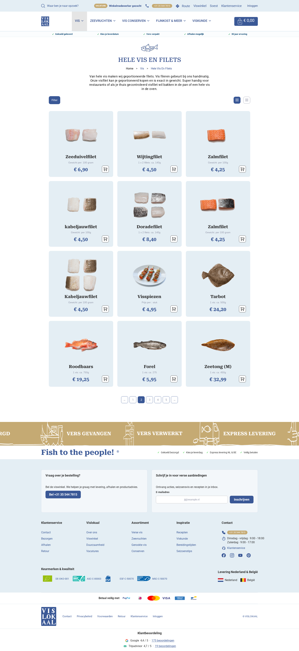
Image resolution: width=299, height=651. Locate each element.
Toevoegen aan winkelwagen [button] (105, 169)
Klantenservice (231, 6)
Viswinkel (199, 6)
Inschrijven (241, 499)
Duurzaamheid (95, 545)
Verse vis (137, 532)
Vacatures (92, 551)
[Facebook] (224, 555)
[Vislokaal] (48, 616)
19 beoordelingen (165, 646)
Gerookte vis (139, 545)
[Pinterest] (249, 555)
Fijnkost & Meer (169, 21)
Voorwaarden (105, 616)
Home (129, 68)
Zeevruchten (101, 21)
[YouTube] (240, 555)
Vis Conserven (134, 21)
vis (142, 68)
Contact (46, 532)
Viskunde (199, 21)
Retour (45, 551)
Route (186, 6)
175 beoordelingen (163, 640)
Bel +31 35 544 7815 (63, 494)
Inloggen (252, 5)
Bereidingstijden (186, 545)
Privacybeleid (84, 616)
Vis (77, 21)
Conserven (138, 551)
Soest (214, 6)
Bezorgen (47, 538)
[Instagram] (232, 555)
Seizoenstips (184, 551)
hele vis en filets (161, 68)
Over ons (91, 532)
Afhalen (46, 545)
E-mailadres (162, 492)
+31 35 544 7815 (162, 6)
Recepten (182, 532)
